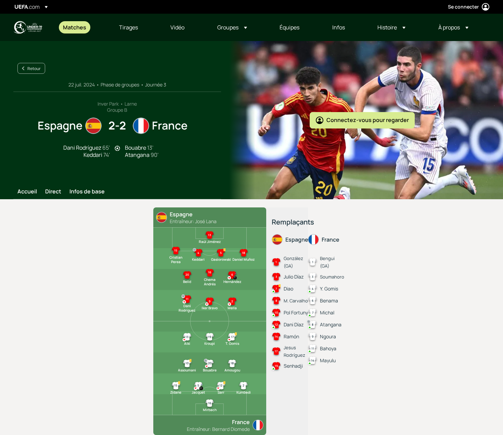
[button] (232, 27)
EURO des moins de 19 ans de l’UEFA (27, 27)
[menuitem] (82, 27)
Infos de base (87, 192)
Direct (53, 192)
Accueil (27, 192)
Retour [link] (34, 68)
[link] (75, 27)
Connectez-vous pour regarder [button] (367, 120)
